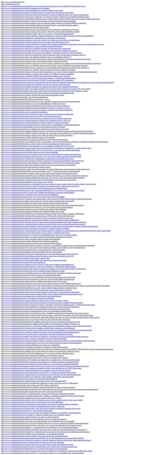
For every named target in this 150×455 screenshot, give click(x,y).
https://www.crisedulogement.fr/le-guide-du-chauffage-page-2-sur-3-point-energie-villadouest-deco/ (37, 353)
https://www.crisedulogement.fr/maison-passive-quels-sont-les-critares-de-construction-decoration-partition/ (40, 32)
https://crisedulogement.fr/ (10, 4)
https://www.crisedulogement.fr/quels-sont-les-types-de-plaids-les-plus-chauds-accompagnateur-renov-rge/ (40, 29)
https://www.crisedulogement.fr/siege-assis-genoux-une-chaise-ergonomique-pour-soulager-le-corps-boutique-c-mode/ (44, 91)
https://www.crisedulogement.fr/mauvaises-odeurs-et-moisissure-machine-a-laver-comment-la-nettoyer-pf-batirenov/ (43, 269)
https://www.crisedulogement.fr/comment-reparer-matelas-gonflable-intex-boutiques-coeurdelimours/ (38, 328)
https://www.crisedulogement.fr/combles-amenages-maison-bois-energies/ (28, 137)
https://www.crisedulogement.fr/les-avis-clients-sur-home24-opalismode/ (27, 298)
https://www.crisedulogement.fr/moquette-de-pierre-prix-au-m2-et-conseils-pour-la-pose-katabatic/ (37, 207)
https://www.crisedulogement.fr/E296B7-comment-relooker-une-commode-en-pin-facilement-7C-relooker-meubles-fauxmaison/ (48, 133)
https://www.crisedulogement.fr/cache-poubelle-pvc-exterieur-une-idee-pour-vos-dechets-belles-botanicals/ (40, 307)
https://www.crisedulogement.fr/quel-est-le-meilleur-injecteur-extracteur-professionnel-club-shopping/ (38, 165)
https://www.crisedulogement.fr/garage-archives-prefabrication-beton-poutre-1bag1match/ (34, 281)
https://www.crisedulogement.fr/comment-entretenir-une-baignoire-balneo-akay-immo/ (33, 212)
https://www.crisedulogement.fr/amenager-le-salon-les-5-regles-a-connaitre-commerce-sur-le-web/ (37, 218)
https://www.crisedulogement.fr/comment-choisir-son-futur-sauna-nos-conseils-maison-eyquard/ (36, 290)
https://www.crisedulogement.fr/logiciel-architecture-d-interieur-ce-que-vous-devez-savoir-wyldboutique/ (39, 383)
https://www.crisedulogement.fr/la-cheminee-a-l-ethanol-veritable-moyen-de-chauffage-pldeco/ (36, 415)
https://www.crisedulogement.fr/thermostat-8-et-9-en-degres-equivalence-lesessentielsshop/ (34, 449)
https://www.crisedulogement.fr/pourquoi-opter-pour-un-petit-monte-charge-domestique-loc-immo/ (37, 444)
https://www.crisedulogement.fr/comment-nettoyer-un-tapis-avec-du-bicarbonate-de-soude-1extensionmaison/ (41, 343)
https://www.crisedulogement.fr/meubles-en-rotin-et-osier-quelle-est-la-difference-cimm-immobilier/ (37, 74)
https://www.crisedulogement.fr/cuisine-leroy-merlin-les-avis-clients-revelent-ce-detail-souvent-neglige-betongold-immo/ (45, 17)
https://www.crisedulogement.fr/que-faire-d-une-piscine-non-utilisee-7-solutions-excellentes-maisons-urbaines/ (41, 53)
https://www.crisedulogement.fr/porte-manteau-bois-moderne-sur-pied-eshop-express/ (32, 356)
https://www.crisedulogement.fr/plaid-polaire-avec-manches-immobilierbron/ (29, 379)
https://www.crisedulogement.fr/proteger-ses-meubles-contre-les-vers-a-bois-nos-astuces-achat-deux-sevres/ (40, 322)
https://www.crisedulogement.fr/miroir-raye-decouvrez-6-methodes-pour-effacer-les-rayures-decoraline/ (39, 235)
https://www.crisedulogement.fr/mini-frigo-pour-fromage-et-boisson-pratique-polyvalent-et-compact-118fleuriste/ (42, 214)
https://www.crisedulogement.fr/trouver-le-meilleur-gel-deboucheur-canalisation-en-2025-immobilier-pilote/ (40, 360)
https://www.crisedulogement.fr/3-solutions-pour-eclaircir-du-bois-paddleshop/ (30, 195)
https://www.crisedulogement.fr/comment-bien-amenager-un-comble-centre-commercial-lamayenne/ (38, 216)
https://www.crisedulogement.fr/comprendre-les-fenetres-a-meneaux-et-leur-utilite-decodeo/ (34, 347)
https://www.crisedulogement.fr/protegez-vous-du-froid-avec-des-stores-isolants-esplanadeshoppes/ (37, 264)
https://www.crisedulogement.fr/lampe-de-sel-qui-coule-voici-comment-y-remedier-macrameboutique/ (38, 78)
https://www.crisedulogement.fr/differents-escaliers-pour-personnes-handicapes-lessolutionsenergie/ (37, 93)
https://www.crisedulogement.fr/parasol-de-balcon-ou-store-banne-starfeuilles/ (29, 152)
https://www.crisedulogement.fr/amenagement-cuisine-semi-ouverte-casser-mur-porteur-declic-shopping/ (39, 404)
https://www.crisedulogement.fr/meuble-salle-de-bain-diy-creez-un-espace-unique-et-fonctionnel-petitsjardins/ (41, 157)
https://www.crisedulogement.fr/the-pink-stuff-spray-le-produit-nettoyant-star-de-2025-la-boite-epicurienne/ (40, 163)
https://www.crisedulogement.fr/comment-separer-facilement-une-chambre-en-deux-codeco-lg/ (36, 121)
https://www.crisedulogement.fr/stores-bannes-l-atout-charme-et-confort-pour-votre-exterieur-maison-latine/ (40, 292)
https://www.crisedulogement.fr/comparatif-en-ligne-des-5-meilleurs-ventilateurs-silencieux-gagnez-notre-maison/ (42, 396)
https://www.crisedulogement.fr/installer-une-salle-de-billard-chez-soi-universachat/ (31, 252)
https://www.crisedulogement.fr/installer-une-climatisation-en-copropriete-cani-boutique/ (33, 38)
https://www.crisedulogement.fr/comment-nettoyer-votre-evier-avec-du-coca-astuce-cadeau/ (34, 300)
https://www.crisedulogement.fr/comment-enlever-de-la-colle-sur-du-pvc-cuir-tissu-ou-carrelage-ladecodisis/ (40, 150)
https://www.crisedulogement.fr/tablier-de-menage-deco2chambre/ (25, 8)
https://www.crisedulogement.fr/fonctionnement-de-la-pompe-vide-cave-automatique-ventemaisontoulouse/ (40, 125)
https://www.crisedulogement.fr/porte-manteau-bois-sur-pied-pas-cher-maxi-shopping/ (32, 442)
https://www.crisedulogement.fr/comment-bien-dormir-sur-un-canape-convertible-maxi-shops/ (35, 233)
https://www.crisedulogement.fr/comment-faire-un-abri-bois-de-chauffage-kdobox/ (31, 296)
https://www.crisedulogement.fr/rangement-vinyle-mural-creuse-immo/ (27, 182)
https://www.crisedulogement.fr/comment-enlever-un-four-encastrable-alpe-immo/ (31, 275)
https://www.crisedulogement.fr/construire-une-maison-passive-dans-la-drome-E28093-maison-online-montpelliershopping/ (46, 199)
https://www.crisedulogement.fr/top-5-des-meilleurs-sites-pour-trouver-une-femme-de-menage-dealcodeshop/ (41, 154)
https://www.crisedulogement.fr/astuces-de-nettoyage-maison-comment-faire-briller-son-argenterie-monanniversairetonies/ (46, 59)
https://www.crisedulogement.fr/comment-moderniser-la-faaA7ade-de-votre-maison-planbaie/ (35, 106)
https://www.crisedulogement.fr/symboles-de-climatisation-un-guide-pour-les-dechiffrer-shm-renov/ (37, 159)
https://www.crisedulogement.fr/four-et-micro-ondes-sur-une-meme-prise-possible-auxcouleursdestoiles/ (39, 173)
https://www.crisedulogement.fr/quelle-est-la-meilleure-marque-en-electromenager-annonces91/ (36, 49)
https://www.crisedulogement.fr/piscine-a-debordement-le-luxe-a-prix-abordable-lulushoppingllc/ (36, 311)
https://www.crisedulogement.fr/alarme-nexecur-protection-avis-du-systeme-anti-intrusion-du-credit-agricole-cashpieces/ (45, 68)
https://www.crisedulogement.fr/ (13, 2)
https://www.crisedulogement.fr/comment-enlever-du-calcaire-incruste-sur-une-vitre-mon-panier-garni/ (38, 180)
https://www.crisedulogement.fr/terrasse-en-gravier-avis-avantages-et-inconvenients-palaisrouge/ (36, 118)
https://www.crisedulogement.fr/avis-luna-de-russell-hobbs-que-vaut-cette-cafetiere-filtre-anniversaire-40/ (39, 254)
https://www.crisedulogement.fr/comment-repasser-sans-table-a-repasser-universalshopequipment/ (37, 110)
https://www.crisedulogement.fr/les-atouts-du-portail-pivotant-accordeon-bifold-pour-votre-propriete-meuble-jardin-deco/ (45, 169)
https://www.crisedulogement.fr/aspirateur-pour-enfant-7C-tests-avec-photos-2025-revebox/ (34, 358)
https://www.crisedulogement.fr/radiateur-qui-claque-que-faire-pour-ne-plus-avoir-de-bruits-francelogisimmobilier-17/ (44, 430)
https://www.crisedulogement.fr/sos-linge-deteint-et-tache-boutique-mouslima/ (29, 241)
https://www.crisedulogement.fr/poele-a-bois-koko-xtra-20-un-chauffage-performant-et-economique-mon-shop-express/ (45, 313)
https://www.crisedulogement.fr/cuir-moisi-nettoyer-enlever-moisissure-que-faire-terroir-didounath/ (37, 114)
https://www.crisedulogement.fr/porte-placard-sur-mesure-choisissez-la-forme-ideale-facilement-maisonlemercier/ (42, 161)
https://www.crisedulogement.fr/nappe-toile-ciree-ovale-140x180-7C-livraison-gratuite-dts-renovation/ (38, 372)
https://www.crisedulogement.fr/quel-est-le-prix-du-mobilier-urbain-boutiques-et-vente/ (33, 271)
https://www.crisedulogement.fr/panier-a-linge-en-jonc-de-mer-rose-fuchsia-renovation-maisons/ (36, 144)
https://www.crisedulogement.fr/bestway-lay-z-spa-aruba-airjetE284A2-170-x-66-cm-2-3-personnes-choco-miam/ (43, 190)
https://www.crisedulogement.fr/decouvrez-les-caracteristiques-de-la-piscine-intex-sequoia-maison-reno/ (39, 447)
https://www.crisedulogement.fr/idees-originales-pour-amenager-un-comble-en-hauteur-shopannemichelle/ (40, 362)
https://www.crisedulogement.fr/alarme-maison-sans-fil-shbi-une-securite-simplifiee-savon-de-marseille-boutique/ (42, 438)
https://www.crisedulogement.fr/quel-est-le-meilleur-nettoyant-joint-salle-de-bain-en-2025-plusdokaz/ (38, 387)
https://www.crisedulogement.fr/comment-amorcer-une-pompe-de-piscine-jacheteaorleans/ (34, 188)
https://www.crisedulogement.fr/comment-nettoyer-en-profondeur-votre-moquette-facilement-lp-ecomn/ (39, 51)
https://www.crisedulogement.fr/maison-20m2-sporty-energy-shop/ (25, 258)
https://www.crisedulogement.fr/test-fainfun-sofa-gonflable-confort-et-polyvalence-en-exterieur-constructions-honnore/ (44, 176)
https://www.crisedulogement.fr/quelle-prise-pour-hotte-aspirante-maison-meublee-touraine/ (34, 203)
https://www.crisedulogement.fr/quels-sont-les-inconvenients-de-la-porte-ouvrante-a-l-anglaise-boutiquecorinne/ (42, 303)
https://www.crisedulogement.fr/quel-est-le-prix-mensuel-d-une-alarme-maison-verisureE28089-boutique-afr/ (41, 284)
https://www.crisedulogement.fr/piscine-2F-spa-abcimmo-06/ (23, 262)
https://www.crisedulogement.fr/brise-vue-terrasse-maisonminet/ (24, 97)
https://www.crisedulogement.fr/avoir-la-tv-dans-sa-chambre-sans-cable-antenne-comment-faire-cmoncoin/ (40, 186)
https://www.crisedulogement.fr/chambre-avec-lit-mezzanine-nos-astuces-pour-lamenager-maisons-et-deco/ (40, 351)
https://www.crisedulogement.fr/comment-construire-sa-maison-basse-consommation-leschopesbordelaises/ (40, 332)
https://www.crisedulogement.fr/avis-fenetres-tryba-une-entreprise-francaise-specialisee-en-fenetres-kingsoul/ (41, 273)
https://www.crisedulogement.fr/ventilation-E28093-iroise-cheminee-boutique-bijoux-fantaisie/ (35, 76)
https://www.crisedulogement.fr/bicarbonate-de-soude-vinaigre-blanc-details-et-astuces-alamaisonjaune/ (39, 288)
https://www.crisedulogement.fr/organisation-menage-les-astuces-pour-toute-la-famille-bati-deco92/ (37, 256)
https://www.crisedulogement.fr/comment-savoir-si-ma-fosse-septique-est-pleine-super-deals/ (35, 42)
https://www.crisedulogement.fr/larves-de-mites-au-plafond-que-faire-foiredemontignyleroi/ (34, 140)
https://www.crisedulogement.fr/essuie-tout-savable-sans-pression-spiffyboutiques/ (31, 243)
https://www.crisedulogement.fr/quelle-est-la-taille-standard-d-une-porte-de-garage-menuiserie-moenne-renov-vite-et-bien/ (46, 89)
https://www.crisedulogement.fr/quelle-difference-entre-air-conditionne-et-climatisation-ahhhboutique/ (38, 267)
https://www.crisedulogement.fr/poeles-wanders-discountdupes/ (24, 112)
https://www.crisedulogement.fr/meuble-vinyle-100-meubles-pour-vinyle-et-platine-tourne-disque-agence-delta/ (42, 400)
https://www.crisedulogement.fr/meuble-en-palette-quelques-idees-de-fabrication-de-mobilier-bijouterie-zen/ (40, 324)
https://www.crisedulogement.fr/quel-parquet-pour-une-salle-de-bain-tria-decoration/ (32, 392)
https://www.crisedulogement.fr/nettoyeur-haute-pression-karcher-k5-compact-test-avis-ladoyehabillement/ (40, 220)
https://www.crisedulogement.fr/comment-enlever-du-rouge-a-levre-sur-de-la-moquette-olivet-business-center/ (41, 425)
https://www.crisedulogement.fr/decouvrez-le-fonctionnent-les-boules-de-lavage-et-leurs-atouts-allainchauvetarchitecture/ (45, 432)
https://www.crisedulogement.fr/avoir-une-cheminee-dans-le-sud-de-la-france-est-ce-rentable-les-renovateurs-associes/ (44, 65)
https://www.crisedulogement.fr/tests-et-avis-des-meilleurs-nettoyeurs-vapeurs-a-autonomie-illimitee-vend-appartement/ (44, 423)
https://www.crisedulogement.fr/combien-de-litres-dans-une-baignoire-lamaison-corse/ (32, 95)
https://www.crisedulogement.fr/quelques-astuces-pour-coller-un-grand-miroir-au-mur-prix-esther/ (37, 135)
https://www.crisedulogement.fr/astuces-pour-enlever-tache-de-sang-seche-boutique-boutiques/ (36, 320)
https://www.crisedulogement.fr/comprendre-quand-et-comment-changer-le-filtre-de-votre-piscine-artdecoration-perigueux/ (46, 440)
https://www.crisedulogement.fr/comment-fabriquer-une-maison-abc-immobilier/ (30, 345)
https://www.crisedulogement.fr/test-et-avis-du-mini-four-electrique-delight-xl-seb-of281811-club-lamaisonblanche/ (43, 248)
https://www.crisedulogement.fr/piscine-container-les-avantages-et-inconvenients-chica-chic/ (35, 129)
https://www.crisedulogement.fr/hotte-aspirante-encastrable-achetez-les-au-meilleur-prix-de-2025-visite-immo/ (41, 368)
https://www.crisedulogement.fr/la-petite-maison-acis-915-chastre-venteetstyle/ (30, 385)
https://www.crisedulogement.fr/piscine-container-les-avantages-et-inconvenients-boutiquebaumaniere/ (38, 21)
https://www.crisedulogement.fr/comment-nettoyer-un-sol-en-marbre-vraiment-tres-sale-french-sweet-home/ (40, 101)
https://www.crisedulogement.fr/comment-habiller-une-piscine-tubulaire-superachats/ (32, 10)
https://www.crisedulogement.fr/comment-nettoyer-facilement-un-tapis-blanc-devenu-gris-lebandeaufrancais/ (41, 375)
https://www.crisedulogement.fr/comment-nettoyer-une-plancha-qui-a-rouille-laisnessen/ (33, 250)
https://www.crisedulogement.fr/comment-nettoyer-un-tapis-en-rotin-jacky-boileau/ (31, 398)
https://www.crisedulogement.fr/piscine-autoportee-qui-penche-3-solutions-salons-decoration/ (35, 228)
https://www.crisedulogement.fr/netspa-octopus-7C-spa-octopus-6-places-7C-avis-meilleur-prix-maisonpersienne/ (42, 453)
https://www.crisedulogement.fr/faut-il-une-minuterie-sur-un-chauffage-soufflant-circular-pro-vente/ (37, 146)
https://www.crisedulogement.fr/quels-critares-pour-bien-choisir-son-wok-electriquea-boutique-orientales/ (39, 364)
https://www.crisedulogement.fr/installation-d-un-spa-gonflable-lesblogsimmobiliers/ (32, 46)
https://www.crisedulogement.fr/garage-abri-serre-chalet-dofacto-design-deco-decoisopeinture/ (35, 309)
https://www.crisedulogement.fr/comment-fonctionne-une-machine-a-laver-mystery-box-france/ (36, 370)
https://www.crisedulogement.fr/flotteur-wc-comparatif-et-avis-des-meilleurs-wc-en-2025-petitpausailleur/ (40, 428)
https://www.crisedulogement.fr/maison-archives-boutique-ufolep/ (25, 27)
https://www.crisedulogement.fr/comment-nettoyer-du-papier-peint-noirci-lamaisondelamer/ (34, 436)
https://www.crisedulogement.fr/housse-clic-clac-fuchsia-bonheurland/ (26, 411)
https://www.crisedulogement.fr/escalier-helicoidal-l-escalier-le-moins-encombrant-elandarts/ (35, 123)
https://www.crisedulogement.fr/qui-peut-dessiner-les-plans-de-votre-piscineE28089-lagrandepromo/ (38, 279)
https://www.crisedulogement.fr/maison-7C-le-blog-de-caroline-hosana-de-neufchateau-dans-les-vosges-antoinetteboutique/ (46, 326)
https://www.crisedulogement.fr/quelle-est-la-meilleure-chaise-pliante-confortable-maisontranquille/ (37, 377)
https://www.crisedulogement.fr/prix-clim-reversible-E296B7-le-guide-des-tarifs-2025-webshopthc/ (37, 80)
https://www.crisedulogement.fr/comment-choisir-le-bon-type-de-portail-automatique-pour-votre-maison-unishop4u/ (43, 222)
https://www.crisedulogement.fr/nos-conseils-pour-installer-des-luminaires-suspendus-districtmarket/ (37, 193)
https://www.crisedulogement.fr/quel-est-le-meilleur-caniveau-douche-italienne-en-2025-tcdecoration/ (38, 70)
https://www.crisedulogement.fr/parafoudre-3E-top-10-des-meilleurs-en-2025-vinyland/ (33, 127)
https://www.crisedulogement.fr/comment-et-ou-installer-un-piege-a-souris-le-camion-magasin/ (35, 85)
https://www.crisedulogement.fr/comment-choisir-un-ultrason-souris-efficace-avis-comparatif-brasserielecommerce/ (43, 224)
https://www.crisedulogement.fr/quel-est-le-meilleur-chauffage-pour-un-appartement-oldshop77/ (36, 57)
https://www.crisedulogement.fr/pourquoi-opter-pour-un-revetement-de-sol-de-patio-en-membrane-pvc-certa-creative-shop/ (46, 148)
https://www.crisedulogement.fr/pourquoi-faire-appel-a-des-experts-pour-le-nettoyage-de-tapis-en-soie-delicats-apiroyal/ (45, 366)
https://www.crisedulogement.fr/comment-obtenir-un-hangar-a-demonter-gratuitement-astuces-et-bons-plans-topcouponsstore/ (47, 131)
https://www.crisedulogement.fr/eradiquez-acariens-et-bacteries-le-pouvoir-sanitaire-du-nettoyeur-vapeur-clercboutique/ (45, 15)
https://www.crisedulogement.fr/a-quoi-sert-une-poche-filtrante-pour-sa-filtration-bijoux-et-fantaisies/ (38, 421)
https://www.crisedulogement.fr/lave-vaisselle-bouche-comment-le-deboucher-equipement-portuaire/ (38, 394)
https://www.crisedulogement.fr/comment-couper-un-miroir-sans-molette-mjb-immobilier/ (34, 209)
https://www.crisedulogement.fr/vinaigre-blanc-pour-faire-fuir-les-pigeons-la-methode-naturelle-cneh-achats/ (41, 408)
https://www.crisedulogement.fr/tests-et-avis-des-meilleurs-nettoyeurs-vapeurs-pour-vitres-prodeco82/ (38, 277)
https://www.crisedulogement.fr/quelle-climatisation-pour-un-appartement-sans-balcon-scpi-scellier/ (37, 13)
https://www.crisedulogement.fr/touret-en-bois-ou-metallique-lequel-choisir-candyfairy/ (33, 406)
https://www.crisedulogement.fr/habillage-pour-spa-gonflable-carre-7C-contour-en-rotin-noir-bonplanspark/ (40, 171)
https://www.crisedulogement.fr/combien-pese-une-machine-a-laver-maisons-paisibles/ (32, 434)
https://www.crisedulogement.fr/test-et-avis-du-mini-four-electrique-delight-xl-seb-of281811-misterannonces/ (41, 413)
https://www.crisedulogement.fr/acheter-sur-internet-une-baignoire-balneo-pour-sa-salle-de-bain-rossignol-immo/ (42, 205)
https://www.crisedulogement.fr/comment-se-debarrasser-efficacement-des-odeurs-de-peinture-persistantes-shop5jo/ (43, 55)
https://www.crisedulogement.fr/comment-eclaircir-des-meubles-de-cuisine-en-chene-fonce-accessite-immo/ (40, 40)
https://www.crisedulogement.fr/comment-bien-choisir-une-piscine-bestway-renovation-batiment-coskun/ (39, 25)
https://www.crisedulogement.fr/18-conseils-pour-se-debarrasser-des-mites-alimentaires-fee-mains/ (37, 334)
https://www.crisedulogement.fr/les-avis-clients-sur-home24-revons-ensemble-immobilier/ (34, 339)
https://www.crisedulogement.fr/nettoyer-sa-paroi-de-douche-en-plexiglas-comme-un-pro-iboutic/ (36, 237)
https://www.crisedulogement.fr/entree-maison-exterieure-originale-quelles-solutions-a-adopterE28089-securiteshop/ (43, 23)
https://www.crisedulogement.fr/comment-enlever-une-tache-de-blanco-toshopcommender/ (34, 61)
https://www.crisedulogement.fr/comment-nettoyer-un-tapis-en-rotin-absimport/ (30, 417)
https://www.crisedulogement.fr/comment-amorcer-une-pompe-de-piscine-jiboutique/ (32, 402)
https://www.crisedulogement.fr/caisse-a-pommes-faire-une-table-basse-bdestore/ (30, 239)
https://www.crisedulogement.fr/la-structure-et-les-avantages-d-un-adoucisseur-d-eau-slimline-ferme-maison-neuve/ (43, 6)
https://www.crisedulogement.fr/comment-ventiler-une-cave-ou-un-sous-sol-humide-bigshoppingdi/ (37, 34)
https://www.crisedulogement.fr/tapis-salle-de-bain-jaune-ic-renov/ (25, 99)
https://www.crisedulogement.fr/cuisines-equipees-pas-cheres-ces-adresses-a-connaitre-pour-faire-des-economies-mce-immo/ (46, 451)
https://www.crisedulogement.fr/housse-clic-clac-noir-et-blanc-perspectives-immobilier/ (33, 197)
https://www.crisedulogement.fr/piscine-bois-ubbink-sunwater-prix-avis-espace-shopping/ (34, 260)
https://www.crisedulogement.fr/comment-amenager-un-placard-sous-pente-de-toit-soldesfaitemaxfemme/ (39, 87)
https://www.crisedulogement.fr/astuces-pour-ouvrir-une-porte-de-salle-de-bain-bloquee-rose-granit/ (37, 201)
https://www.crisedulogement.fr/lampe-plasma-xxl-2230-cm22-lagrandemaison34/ (31, 116)
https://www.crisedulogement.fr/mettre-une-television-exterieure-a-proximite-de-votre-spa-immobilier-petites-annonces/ (44, 336)
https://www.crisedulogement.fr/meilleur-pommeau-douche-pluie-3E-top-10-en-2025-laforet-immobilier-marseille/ (43, 178)
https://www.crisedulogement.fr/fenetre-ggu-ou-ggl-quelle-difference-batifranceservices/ (33, 104)
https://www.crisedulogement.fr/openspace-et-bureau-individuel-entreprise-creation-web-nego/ (35, 108)
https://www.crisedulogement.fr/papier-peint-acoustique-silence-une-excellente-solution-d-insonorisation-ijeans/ (42, 294)
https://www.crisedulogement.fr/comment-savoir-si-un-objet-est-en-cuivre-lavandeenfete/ (33, 381)
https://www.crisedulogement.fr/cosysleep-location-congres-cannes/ (26, 167)
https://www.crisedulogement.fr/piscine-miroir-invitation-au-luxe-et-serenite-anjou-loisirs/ (34, 419)
